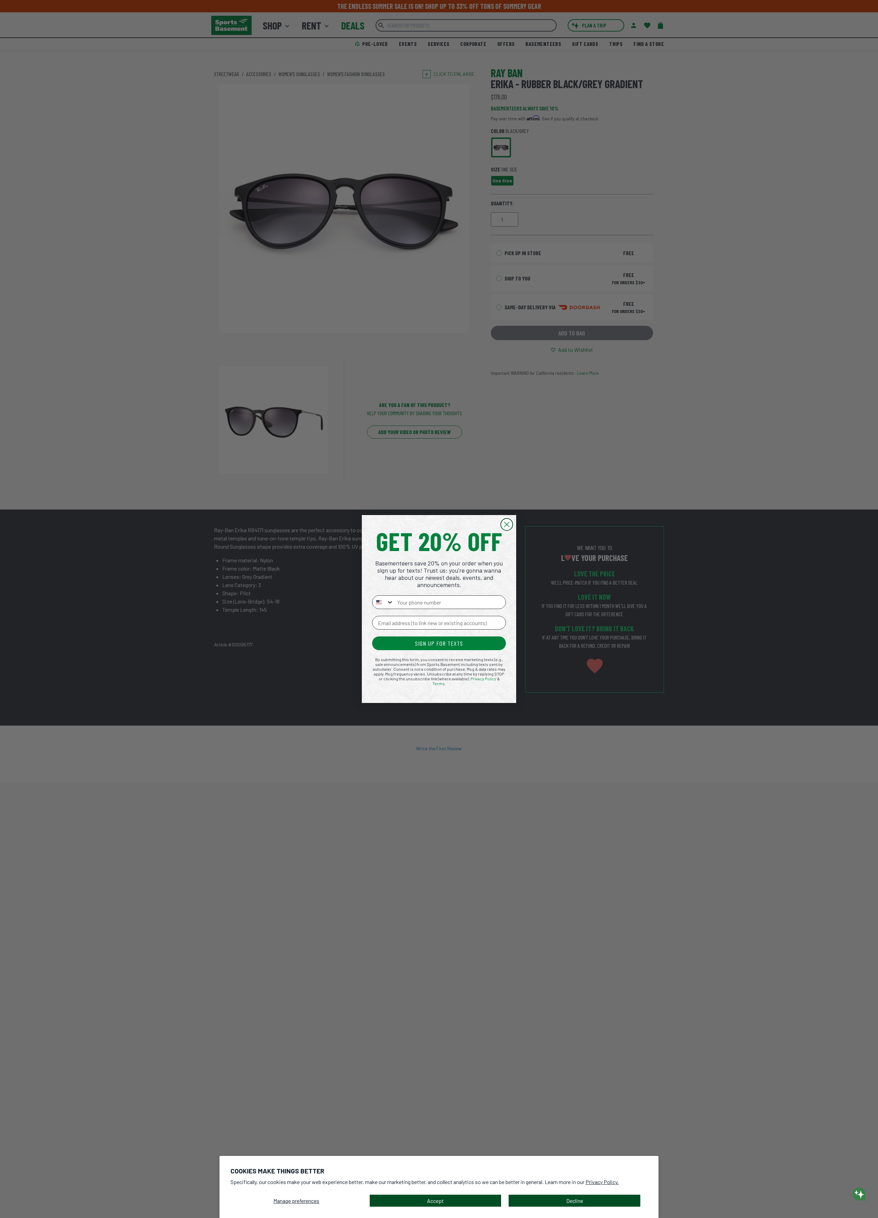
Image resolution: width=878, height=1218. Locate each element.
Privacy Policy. (602, 1182)
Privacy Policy (483, 678)
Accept (435, 1200)
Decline (574, 1200)
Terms (438, 683)
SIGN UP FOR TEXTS (439, 643)
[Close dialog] (507, 524)
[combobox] (383, 602)
